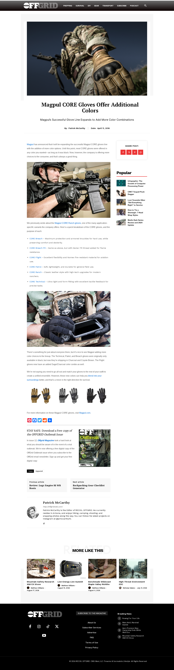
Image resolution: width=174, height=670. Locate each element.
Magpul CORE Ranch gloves (68, 223)
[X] (128, 152)
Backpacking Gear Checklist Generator (89, 487)
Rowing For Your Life (130, 618)
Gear (90, 97)
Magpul (30, 144)
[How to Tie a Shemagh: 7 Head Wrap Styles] (121, 212)
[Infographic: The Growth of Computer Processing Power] (121, 183)
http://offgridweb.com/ (53, 507)
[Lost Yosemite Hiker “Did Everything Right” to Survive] (121, 202)
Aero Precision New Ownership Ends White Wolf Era (131, 630)
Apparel (39, 471)
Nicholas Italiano (129, 588)
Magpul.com (84, 413)
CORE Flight (35, 257)
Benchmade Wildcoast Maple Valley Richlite (99, 583)
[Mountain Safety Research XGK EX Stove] (41, 569)
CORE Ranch (36, 272)
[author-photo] (28, 588)
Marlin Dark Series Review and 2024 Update (135, 222)
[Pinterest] (134, 152)
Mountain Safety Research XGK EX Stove (40, 583)
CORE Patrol (35, 267)
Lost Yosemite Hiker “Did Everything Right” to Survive (136, 202)
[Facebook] (44, 523)
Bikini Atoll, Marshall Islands (130, 623)
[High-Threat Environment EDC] (133, 569)
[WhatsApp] (140, 152)
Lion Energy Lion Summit (70, 582)
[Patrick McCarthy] (33, 512)
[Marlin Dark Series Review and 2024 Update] (121, 222)
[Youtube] (44, 635)
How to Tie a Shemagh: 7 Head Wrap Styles (135, 212)
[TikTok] (48, 627)
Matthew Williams (37, 588)
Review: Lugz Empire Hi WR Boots (45, 487)
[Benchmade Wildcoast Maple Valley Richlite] (102, 569)
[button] (145, 6)
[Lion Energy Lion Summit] (72, 569)
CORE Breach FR (38, 248)
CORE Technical (37, 281)
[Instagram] (39, 627)
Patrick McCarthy (77, 128)
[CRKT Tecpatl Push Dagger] (121, 193)
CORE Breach (36, 238)
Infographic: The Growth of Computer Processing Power (136, 183)
